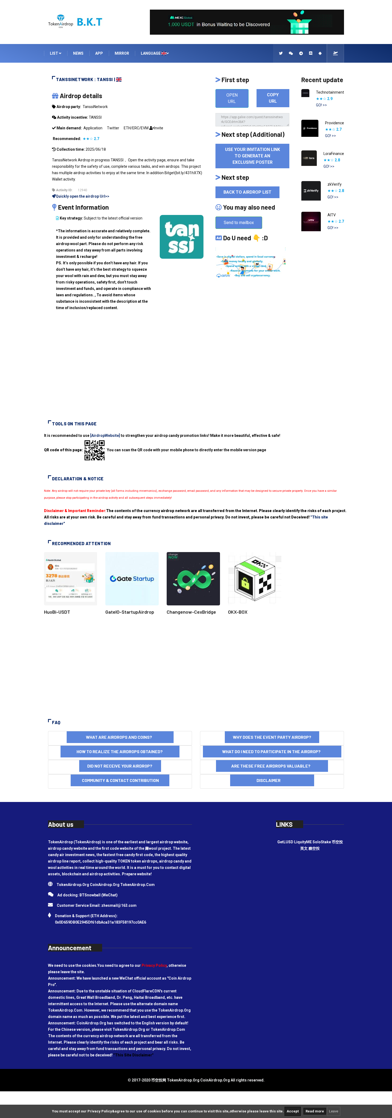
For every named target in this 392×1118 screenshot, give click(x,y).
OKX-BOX (237, 612)
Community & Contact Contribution (120, 780)
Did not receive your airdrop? (120, 765)
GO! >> (321, 105)
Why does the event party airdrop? (272, 737)
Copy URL (273, 98)
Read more (315, 1111)
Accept (293, 1111)
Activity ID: (63, 190)
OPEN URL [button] (232, 98)
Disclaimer (272, 780)
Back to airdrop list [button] (247, 192)
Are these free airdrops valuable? (272, 765)
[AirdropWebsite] (105, 435)
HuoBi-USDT (57, 612)
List (54, 53)
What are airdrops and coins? (120, 737)
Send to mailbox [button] (239, 222)
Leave (333, 1111)
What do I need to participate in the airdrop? (272, 751)
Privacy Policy (154, 965)
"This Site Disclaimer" (133, 1055)
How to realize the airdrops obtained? (120, 751)
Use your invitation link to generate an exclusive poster (252, 156)
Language (151, 53)
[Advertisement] (196, 369)
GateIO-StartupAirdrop (129, 612)
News (78, 53)
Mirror (122, 53)
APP (99, 53)
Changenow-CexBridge (191, 612)
